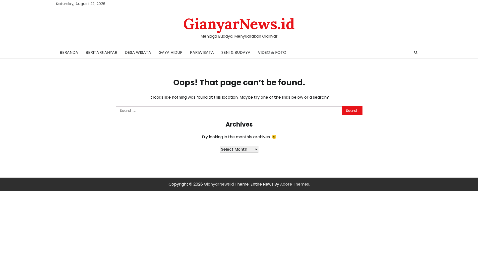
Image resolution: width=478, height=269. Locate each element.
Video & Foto (272, 52)
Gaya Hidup (170, 52)
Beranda (69, 52)
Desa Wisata (138, 52)
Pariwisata (202, 52)
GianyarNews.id (239, 23)
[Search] (415, 52)
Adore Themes (294, 184)
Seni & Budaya (235, 52)
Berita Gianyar (101, 52)
